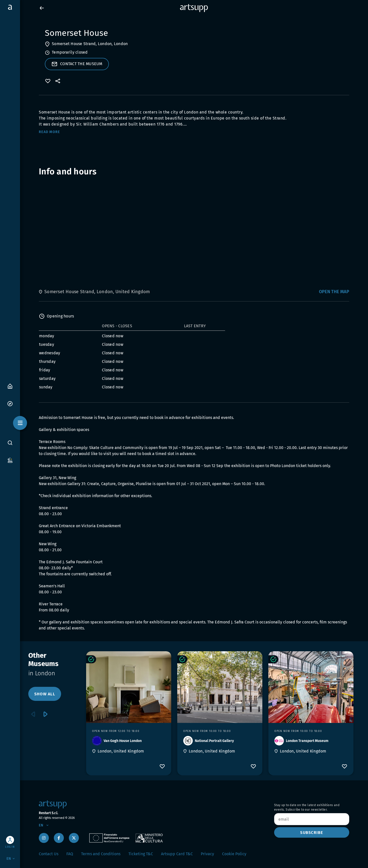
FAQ (69, 853)
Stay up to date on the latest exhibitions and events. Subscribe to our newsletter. (306, 807)
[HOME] (10, 385)
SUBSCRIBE (311, 832)
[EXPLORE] (10, 403)
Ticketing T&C (140, 853)
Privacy (207, 853)
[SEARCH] (10, 443)
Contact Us (48, 853)
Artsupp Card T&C (177, 853)
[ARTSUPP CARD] (10, 460)
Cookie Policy (234, 853)
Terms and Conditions (100, 853)
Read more (49, 132)
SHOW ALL (44, 694)
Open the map (334, 291)
